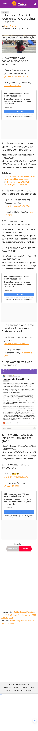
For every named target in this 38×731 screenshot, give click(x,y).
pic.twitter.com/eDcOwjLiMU (16, 76)
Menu (5, 4)
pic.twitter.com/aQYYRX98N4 (17, 206)
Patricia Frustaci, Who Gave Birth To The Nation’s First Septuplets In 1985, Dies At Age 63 (18, 615)
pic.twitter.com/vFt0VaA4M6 (16, 477)
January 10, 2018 (11, 486)
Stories (5, 12)
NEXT (25, 549)
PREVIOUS (12, 549)
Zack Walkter (10, 26)
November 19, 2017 (12, 85)
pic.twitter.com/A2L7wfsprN (16, 343)
